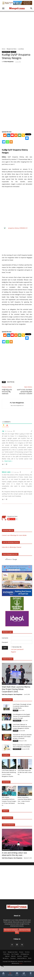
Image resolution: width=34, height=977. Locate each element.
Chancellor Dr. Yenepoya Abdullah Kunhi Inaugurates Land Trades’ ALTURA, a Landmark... (22, 737)
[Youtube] (12, 135)
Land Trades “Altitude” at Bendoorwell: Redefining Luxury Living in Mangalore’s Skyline (22, 727)
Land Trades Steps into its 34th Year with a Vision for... (25, 773)
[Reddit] (5, 135)
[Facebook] (12, 945)
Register (13, 652)
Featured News (7, 700)
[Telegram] (3, 142)
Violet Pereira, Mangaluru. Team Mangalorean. (12, 694)
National (13, 956)
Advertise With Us (21, 958)
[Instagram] (17, 945)
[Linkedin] (8, 135)
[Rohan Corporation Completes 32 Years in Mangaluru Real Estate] (6, 747)
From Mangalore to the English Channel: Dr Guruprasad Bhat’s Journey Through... (21, 717)
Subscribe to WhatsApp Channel (11, 547)
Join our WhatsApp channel (11, 542)
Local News (21, 49)
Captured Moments (8, 825)
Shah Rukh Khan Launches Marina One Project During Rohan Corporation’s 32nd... (16, 690)
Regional (7, 956)
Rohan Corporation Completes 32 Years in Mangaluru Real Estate (22, 746)
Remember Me (17, 647)
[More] (11, 142)
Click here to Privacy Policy (23, 931)
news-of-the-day (10, 382)
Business (19, 956)
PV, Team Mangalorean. (8, 62)
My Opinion (5, 958)
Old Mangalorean (25, 954)
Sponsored (6, 782)
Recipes (21, 952)
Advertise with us (8, 530)
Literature (13, 958)
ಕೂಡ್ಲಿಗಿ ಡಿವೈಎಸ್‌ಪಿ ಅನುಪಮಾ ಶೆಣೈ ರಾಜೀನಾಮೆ (7, 392)
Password (5, 642)
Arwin (20, 964)
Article (3, 684)
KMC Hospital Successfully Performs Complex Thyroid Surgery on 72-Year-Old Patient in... (9, 801)
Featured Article (7, 659)
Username (5, 638)
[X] (22, 945)
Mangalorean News (11, 49)
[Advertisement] (17, 29)
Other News (6, 954)
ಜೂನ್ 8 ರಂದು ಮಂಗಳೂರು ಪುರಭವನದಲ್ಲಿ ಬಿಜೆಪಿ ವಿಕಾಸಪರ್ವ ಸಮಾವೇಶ (24, 392)
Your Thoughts (15, 954)
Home (3, 49)
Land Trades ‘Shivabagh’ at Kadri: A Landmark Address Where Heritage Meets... (22, 706)
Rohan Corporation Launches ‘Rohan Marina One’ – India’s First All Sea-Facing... (25, 800)
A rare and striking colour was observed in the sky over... (14, 854)
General (25, 956)
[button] (3, 8)
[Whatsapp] (7, 142)
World (29, 958)
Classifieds (15, 730)
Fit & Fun (27, 952)
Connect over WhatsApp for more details (14, 535)
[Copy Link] (23, 135)
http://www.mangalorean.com (17, 405)
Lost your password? (17, 649)
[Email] (19, 135)
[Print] (16, 135)
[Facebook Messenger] (27, 138)
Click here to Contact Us (10, 930)
